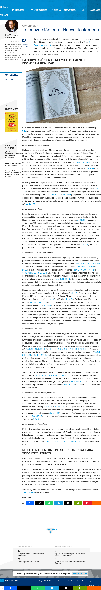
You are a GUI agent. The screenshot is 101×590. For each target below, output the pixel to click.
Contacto (61, 581)
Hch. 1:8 (73, 293)
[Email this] (68, 503)
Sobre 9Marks (11, 580)
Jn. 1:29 (84, 244)
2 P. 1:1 (39, 415)
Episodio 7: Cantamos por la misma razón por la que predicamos (70, 554)
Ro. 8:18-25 (41, 375)
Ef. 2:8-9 (75, 348)
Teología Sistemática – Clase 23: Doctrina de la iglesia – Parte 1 (13, 172)
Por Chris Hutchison (11, 165)
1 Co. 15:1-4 (53, 348)
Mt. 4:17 (90, 168)
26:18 (36, 272)
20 (41, 272)
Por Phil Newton (10, 157)
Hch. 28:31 (68, 299)
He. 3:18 (46, 406)
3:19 (88, 266)
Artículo (25, 45)
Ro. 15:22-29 (69, 384)
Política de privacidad (72, 581)
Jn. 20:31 (81, 220)
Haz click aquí (28, 492)
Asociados (95, 9)
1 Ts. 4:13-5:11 (53, 375)
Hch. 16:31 (59, 278)
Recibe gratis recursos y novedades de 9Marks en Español (50, 573)
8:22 (92, 266)
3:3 (65, 441)
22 (61, 441)
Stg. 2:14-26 (54, 412)
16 (55, 441)
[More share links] (96, 503)
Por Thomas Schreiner (11, 36)
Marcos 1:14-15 (84, 162)
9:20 (72, 441)
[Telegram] (58, 503)
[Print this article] (78, 503)
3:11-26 (91, 263)
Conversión (30, 25)
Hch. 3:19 (77, 269)
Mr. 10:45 (67, 194)
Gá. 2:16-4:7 (65, 348)
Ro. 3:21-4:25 (31, 348)
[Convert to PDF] (87, 503)
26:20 (24, 269)
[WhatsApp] (49, 503)
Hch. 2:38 (81, 266)
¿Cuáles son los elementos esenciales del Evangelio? (13, 153)
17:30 (97, 266)
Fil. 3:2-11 (84, 348)
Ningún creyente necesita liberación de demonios (32, 554)
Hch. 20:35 (33, 302)
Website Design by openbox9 (91, 581)
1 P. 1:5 (31, 415)
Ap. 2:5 (50, 441)
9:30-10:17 (42, 348)
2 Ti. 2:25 (45, 355)
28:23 (41, 302)
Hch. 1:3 (50, 299)
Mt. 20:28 (55, 194)
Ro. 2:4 (97, 351)
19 (52, 406)
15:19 (30, 272)
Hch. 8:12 (47, 305)
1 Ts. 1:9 (36, 355)
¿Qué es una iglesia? (13, 163)
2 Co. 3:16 (26, 355)
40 (88, 269)
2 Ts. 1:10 (64, 375)
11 (84, 441)
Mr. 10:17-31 (31, 203)
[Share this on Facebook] (30, 503)
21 (58, 441)
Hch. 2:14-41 (81, 263)
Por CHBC (8, 176)
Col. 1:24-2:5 (75, 381)
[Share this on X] (39, 503)
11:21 (93, 269)
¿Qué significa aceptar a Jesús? (29, 561)
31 (46, 302)
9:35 (84, 269)
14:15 (24, 272)
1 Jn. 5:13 (37, 418)
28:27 (45, 272)
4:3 (55, 406)
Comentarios (50, 530)
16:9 (80, 441)
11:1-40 (61, 406)
